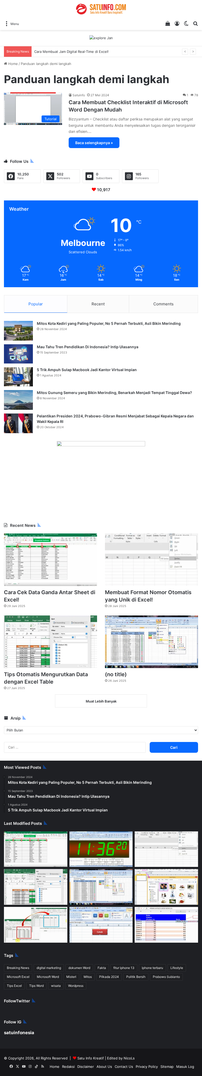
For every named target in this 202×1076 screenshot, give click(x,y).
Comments (163, 297)
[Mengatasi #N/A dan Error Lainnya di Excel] (35, 918)
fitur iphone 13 (108, 961)
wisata (179, 970)
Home (11, 63)
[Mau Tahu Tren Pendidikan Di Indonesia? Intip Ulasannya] (18, 347)
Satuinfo (78, 95)
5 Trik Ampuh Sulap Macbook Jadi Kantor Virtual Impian (82, 363)
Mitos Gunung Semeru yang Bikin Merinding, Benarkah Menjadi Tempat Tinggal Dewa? (106, 386)
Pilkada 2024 (70, 970)
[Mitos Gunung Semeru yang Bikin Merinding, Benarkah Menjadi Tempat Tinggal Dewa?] (18, 393)
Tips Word (162, 970)
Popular (35, 297)
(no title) (115, 667)
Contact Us (134, 1060)
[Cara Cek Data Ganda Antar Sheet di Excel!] (50, 553)
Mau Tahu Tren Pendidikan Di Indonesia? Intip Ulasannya (82, 340)
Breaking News (16, 961)
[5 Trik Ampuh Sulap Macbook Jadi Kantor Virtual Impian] (18, 370)
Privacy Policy (153, 1060)
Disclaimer (102, 1060)
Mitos (52, 970)
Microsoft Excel (177, 961)
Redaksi (87, 1060)
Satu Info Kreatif (72, 1051)
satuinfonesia (15, 1026)
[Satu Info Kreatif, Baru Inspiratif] (101, 9)
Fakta (89, 961)
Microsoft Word (16, 970)
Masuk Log (187, 1060)
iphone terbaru (133, 961)
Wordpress (13, 979)
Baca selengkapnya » (90, 136)
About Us (118, 1060)
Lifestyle (154, 961)
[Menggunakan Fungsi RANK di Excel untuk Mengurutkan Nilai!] (166, 918)
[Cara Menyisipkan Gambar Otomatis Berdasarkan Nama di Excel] (166, 880)
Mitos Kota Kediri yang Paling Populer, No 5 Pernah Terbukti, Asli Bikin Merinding (101, 316)
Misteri (37, 970)
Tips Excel (143, 970)
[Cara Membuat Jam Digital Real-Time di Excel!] (101, 843)
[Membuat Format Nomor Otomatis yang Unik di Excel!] (151, 553)
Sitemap (171, 1060)
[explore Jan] (101, 38)
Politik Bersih (93, 970)
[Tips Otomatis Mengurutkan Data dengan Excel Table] (50, 635)
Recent (98, 297)
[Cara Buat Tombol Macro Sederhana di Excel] (101, 918)
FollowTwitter (15, 994)
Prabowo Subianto (119, 970)
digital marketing (43, 961)
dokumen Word (70, 961)
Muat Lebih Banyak (101, 694)
